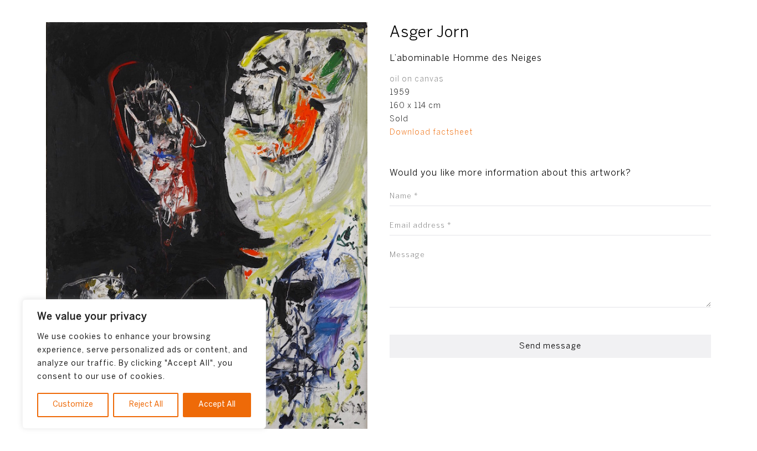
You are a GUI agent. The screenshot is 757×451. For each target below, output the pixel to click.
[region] (144, 364)
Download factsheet (431, 132)
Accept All (217, 404)
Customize (73, 404)
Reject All (146, 404)
